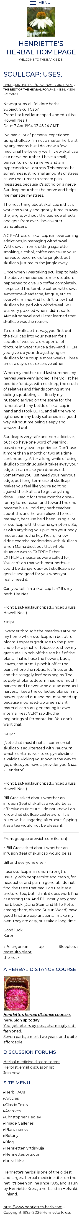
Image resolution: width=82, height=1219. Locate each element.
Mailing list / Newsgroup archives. (44, 85)
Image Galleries (19, 1123)
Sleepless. (69, 946)
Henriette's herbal (19, 1172)
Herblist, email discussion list (28, 1067)
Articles (12, 1098)
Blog (9, 1142)
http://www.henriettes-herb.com (32, 1207)
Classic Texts (16, 1105)
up (41, 946)
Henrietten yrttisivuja (24, 1148)
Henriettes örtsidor (22, 1154)
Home (8, 85)
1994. (62, 89)
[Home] (41, 22)
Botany (11, 1135)
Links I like (14, 1160)
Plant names (16, 1129)
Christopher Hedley (23, 1117)
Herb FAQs (15, 1092)
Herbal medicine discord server (31, 1062)
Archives (12, 1111)
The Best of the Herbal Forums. (29, 89)
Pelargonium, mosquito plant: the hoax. (17, 952)
